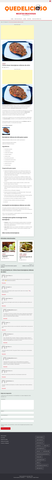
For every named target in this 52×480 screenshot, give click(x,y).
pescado (39, 445)
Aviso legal (3, 437)
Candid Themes (36, 477)
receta (38, 451)
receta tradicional (41, 459)
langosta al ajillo (40, 437)
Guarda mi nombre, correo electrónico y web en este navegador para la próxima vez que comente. (16, 425)
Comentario (3, 399)
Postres (46, 445)
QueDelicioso (7, 67)
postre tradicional (41, 448)
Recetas (39, 456)
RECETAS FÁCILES (18, 18)
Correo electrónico (4, 415)
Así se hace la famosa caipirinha (8, 256)
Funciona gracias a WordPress (19, 477)
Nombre (2, 411)
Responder (4, 282)
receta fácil (46, 451)
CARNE (24, 18)
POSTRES (29, 18)
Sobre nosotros (3, 435)
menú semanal (40, 439)
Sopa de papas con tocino (42, 465)
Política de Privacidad (5, 441)
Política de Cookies (4, 439)
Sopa (38, 462)
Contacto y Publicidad (5, 443)
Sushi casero (39, 468)
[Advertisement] (17, 32)
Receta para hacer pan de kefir (43, 454)
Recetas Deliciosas (26, 13)
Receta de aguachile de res (26, 257)
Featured (4, 63)
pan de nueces (40, 442)
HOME (12, 18)
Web (2, 419)
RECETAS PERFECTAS (36, 18)
